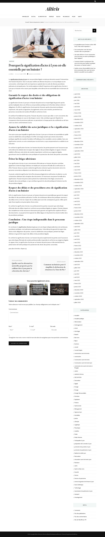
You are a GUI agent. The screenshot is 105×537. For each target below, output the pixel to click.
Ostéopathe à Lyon (79, 440)
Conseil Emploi (78, 350)
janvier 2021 (77, 286)
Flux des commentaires (80, 516)
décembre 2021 (78, 252)
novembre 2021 (78, 255)
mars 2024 (77, 170)
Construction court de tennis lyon (83, 363)
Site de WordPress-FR (80, 520)
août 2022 (77, 226)
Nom (10, 326)
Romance (76, 462)
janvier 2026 (77, 116)
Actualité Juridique (79, 318)
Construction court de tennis (81, 359)
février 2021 (77, 283)
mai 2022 (76, 236)
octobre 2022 (78, 220)
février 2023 (77, 207)
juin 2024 (76, 160)
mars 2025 (77, 132)
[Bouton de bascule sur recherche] (95, 1)
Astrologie (77, 331)
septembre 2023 (78, 189)
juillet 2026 (77, 97)
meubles (76, 431)
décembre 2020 (78, 290)
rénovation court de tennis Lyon (82, 459)
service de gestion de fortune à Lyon (84, 481)
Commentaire (13, 309)
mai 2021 (76, 274)
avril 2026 (77, 106)
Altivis (52, 9)
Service (76, 475)
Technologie (77, 488)
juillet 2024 (77, 157)
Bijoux (58, 16)
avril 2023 (77, 201)
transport (76, 494)
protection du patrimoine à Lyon (82, 450)
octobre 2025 (78, 125)
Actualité (76, 315)
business (76, 344)
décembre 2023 (78, 179)
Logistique (77, 424)
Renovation (77, 456)
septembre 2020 (79, 299)
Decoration (77, 380)
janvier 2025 (77, 138)
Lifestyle (76, 421)
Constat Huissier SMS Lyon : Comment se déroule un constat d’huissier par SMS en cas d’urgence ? (39, 290)
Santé (80, 16)
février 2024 (77, 173)
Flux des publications (79, 513)
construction (77, 356)
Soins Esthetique (78, 484)
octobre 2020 (78, 296)
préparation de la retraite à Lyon (82, 443)
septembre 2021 (78, 261)
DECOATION (77, 377)
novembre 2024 (78, 144)
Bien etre (76, 337)
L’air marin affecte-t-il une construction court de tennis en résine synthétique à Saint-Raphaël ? (84, 56)
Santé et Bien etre (79, 469)
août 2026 (77, 94)
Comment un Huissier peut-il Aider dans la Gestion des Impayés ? (57, 291)
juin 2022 (76, 233)
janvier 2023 (77, 211)
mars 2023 (77, 204)
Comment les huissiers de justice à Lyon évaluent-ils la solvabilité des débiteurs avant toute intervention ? (17, 290)
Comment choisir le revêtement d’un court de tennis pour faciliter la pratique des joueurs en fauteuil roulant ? (84, 63)
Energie (51, 16)
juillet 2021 (77, 267)
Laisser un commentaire (34, 74)
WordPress (74, 534)
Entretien (76, 396)
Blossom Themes (61, 534)
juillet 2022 (77, 230)
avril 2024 (77, 166)
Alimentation (42, 16)
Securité (76, 472)
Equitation (77, 399)
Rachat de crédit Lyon (80, 453)
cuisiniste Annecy (79, 374)
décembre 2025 (78, 119)
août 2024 (77, 154)
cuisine (76, 371)
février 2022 (77, 245)
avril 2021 (76, 277)
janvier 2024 (77, 176)
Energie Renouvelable (80, 393)
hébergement (78, 409)
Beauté (76, 334)
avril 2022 (77, 239)
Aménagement (78, 325)
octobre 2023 (78, 185)
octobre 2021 (77, 258)
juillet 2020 (77, 302)
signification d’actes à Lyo (18, 79)
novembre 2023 (78, 182)
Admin (11, 74)
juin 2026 (76, 100)
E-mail (31, 326)
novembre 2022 (78, 217)
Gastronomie (77, 406)
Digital (33, 16)
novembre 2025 (78, 122)
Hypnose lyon (78, 412)
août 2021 (77, 264)
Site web (52, 326)
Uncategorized (78, 497)
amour (76, 328)
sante (75, 466)
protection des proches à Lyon (82, 447)
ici (26, 248)
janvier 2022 (77, 249)
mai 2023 (76, 198)
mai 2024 (76, 163)
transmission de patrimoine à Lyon (83, 491)
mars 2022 (77, 242)
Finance (76, 402)
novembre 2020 (78, 293)
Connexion (77, 510)
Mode (73, 16)
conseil (76, 347)
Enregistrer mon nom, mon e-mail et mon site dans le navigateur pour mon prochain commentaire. (38, 337)
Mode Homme (78, 437)
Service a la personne (80, 478)
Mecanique (66, 16)
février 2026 (77, 113)
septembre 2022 (78, 223)
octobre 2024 (78, 147)
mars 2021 (77, 280)
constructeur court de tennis (81, 353)
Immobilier (25, 16)
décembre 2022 (78, 214)
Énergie (76, 390)
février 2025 (77, 135)
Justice (11, 61)
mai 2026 (76, 103)
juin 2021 (76, 271)
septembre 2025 (78, 128)
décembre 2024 (78, 141)
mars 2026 (77, 110)
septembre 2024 (78, 151)
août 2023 (77, 192)
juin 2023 (76, 195)
